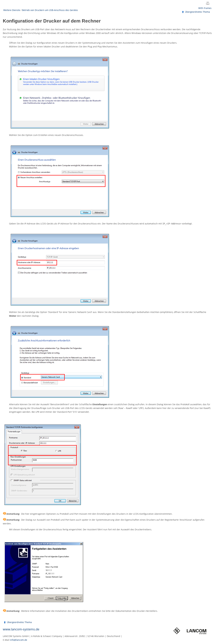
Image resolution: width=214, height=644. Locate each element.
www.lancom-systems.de (21, 629)
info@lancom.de (18, 639)
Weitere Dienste (11, 10)
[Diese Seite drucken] (208, 3)
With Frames (204, 8)
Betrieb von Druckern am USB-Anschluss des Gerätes (50, 10)
